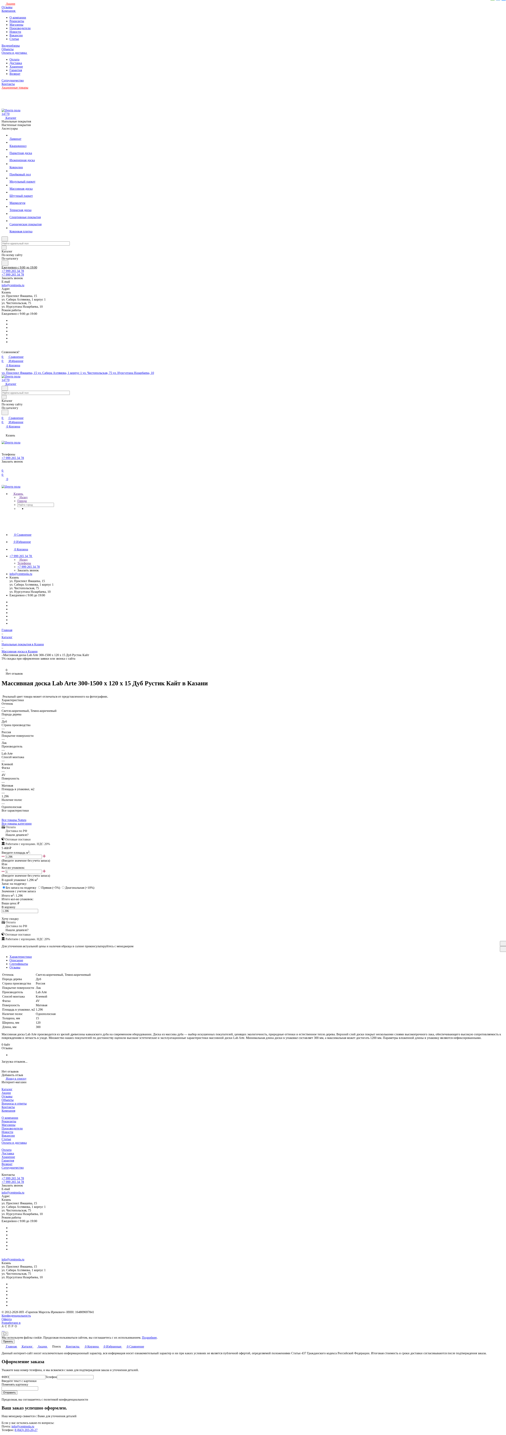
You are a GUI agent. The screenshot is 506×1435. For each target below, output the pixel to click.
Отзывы (14, 967)
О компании (17, 17)
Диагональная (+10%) (79, 887)
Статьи (14, 39)
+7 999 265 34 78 (13, 271)
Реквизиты (16, 21)
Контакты (8, 1107)
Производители (20, 28)
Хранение (16, 66)
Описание (16, 960)
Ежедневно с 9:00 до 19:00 (19, 267)
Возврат (14, 73)
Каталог (7, 1089)
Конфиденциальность (16, 1315)
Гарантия (15, 70)
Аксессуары (10, 128)
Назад (23, 497)
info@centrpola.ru (13, 285)
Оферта (7, 1319)
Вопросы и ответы (14, 1103)
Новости (15, 31)
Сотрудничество (13, 1167)
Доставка (15, 63)
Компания (8, 1110)
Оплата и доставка (14, 1142)
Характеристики (20, 956)
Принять (8, 1341)
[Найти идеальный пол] (5, 263)
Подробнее (149, 1337)
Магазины (16, 24)
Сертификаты (18, 964)
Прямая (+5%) (51, 887)
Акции (6, 1093)
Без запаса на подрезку (21, 887)
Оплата (14, 59)
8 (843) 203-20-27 (26, 1430)
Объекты (8, 1100)
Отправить (9, 1392)
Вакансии (16, 35)
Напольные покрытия (16, 121)
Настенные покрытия (16, 125)
